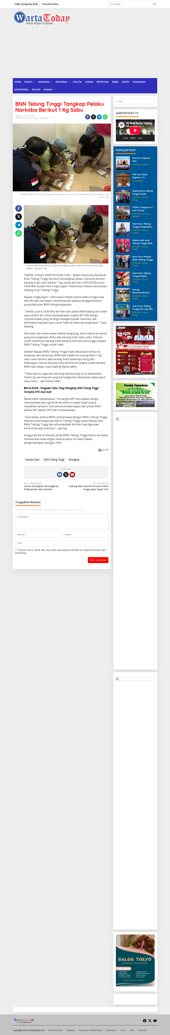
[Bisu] (145, 138)
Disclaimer (111, 1030)
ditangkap (74, 459)
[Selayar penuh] (150, 138)
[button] (154, 4)
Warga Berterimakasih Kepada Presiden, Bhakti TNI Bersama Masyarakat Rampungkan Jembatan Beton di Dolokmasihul (143, 291)
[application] (135, 130)
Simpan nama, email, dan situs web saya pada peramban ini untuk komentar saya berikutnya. (60, 551)
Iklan (131, 1030)
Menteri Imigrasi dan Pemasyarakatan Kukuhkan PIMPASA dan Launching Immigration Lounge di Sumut (143, 159)
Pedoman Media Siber (90, 1030)
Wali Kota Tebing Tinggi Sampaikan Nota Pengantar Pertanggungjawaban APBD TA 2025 (143, 225)
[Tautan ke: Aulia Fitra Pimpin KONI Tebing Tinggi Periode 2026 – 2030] (123, 261)
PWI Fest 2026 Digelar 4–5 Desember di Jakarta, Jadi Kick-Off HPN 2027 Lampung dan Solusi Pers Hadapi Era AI (143, 176)
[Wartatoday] (42, 18)
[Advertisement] (85, 53)
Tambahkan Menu (50, 4)
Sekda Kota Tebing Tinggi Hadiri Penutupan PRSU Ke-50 (142, 192)
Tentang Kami (55, 1030)
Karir (123, 1030)
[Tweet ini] (93, 116)
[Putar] (120, 138)
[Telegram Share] (99, 116)
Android (142, 1030)
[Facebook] (59, 474)
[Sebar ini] (87, 116)
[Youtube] (72, 474)
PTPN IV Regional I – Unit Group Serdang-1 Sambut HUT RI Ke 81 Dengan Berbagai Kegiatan (143, 209)
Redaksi (71, 1030)
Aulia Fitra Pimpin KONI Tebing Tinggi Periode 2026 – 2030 (143, 258)
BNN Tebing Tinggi (54, 459)
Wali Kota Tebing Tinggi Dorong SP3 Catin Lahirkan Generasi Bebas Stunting (142, 307)
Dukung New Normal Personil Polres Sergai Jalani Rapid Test (88, 486)
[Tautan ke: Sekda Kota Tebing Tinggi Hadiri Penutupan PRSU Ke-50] (123, 196)
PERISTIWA (20, 118)
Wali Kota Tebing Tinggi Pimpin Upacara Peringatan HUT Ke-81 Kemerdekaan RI (143, 275)
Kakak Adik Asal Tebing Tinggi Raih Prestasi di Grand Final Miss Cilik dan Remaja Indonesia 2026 (142, 242)
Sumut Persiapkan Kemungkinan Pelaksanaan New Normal (41, 486)
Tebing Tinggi (32, 118)
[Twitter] (66, 474)
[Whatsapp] (105, 116)
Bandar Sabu (32, 459)
